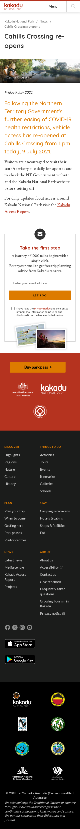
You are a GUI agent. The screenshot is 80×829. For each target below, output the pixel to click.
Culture (10, 476)
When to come (15, 518)
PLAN (8, 503)
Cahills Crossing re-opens (22, 26)
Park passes (13, 533)
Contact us (48, 574)
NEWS (8, 552)
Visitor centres (15, 540)
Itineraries (48, 476)
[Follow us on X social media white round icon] (15, 627)
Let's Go (40, 295)
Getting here (13, 526)
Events (45, 469)
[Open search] (73, 6)
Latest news (13, 560)
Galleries (46, 484)
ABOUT (45, 552)
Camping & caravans (55, 511)
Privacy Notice (42, 308)
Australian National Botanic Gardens (22, 773)
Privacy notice (50, 613)
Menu (52, 6)
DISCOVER (11, 446)
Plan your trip (14, 511)
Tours (44, 462)
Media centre (14, 567)
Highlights (12, 455)
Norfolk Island (58, 724)
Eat (42, 533)
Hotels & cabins (51, 518)
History (10, 484)
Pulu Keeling (58, 748)
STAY (43, 503)
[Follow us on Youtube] (29, 627)
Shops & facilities (52, 526)
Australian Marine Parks (57, 773)
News (44, 21)
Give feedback (50, 582)
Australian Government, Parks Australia (23, 389)
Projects (10, 587)
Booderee (22, 724)
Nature (9, 469)
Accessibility (49, 567)
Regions (10, 462)
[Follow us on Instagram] (22, 627)
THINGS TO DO (50, 446)
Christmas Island (22, 748)
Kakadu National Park (13, 6)
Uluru (58, 699)
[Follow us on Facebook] (7, 627)
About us (46, 560)
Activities (47, 455)
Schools (46, 491)
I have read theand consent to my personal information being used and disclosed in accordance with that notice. (42, 312)
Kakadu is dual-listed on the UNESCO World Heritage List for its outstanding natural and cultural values (40, 412)
